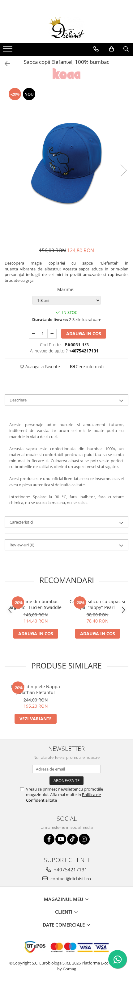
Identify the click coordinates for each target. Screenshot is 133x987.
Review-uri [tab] (22, 545)
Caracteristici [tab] (21, 522)
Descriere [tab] (18, 400)
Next (123, 170)
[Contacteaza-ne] (96, 49)
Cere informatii (89, 366)
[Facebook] (49, 839)
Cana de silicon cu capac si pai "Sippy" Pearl (97, 604)
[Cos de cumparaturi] (111, 49)
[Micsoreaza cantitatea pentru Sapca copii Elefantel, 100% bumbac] (33, 334)
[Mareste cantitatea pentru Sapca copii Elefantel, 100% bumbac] (52, 334)
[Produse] (8, 50)
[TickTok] (72, 839)
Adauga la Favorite (42, 366)
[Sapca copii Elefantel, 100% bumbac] (66, 164)
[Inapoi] (4, 64)
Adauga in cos (83, 333)
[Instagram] (84, 839)
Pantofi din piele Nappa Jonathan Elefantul (35, 689)
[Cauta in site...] (126, 49)
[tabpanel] (66, 164)
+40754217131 (70, 869)
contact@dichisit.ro (70, 878)
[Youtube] (60, 839)
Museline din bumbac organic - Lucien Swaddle (36, 604)
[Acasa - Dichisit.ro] (66, 27)
